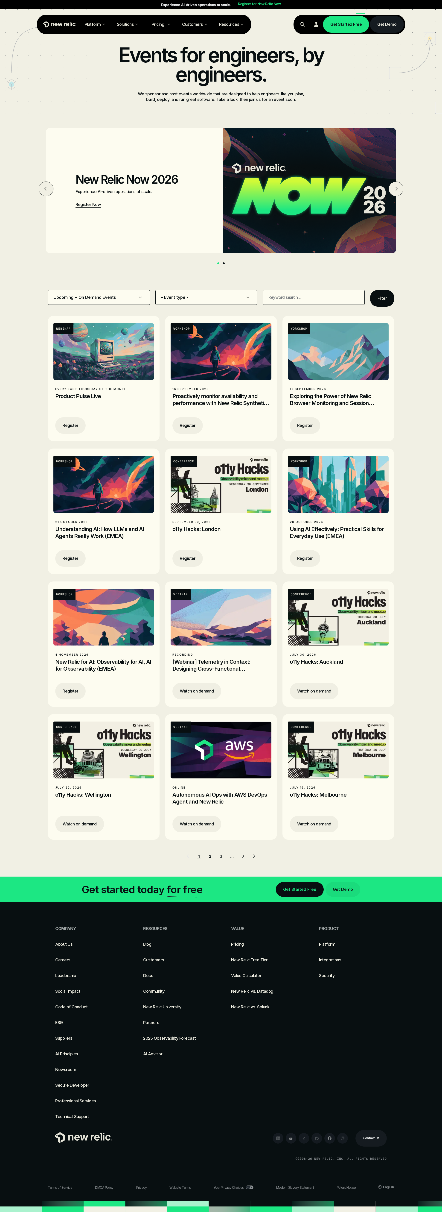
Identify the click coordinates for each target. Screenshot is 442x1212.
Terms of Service (60, 1187)
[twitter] (303, 1138)
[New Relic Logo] (59, 24)
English (388, 1187)
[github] (316, 1138)
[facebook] (329, 1138)
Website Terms (180, 1187)
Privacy (141, 1187)
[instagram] (342, 1138)
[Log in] (316, 24)
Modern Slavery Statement (295, 1187)
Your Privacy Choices (229, 1187)
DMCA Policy (104, 1187)
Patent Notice (346, 1187)
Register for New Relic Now (259, 4)
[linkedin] (278, 1138)
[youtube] (291, 1138)
